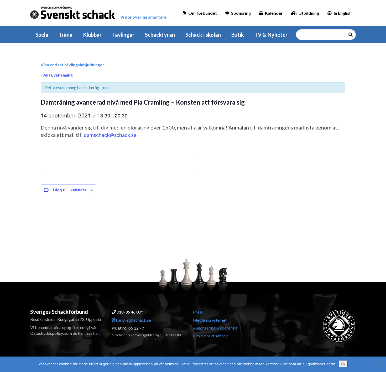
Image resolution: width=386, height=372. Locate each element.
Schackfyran (160, 34)
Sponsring (241, 12)
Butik (237, 34)
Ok (343, 364)
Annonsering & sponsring (215, 327)
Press (198, 311)
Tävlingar (123, 34)
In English (343, 12)
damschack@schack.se (110, 135)
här (96, 333)
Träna (65, 34)
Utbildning (309, 12)
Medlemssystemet (210, 319)
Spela (41, 34)
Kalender (274, 12)
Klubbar (92, 34)
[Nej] (379, 364)
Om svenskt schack (210, 335)
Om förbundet (202, 12)
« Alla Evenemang (57, 75)
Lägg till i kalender (69, 189)
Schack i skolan (203, 34)
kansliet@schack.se (133, 319)
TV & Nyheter (271, 34)
